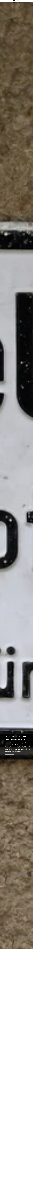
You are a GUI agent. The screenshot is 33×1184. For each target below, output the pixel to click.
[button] (2, 1)
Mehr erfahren (9, 756)
